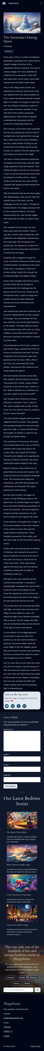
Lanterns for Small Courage (17, 925)
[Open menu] (41, 3)
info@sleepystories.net (13, 1018)
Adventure (8, 51)
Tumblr (7, 1036)
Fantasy (16, 983)
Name (7, 754)
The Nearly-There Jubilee (17, 832)
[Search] (37, 990)
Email (7, 765)
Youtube (7, 1027)
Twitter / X (8, 1031)
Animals (22, 978)
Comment (8, 729)
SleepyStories (14, 3)
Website (7, 775)
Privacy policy (35, 1046)
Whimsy (27, 983)
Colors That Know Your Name (19, 895)
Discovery (33, 978)
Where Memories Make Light (18, 865)
